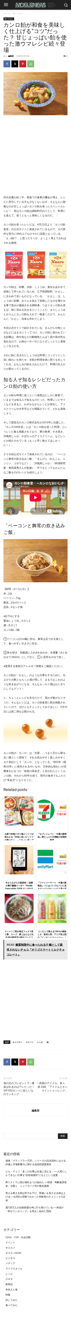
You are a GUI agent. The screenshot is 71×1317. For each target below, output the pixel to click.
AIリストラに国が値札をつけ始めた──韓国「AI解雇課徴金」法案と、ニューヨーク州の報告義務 (36, 1184)
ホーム (6, 13)
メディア (10, 1263)
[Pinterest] (22, 63)
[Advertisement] (35, 155)
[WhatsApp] (30, 63)
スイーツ (29, 1042)
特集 (8, 1294)
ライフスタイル (14, 1268)
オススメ (10, 1247)
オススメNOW (13, 1253)
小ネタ (9, 1279)
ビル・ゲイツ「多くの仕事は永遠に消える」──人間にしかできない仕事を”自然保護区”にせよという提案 (36, 1173)
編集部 (11, 56)
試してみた (12, 1300)
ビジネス (10, 1258)
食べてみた (18, 13)
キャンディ (17, 1042)
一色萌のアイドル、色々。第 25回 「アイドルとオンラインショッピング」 (52, 1087)
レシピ (40, 1042)
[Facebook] (6, 63)
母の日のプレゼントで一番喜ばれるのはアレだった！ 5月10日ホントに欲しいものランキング (18, 1089)
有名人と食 (12, 1289)
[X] (14, 63)
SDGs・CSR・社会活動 (18, 1237)
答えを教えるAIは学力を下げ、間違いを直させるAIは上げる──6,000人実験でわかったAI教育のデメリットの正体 (35, 1197)
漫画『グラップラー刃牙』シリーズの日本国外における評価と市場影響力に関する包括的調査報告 (36, 1162)
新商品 (9, 1284)
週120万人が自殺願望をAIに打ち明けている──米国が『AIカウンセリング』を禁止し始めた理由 (35, 1209)
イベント (10, 1242)
